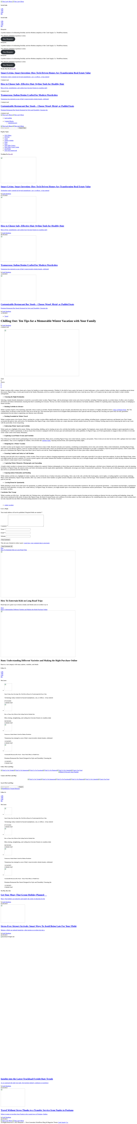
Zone (6, 142)
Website (3, 536)
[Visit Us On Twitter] (7, 770)
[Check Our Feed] (76, 770)
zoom (6, 139)
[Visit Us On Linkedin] (64, 770)
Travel (6, 316)
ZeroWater (7, 149)
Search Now (22, 128)
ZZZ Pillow (7, 135)
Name (3, 529)
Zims (5, 144)
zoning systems (8, 140)
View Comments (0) (6, 546)
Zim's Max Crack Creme (11, 147)
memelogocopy (12, 123)
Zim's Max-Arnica (9, 145)
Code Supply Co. (63, 1122)
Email (3, 533)
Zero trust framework (10, 150)
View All (13, 68)
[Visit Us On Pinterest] (50, 770)
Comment (4, 526)
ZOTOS (6, 137)
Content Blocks (9, 121)
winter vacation (9, 505)
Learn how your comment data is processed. (37, 543)
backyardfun (8, 118)
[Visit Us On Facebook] (35, 770)
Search (21, 787)
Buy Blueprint (8, 39)
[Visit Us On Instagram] (21, 770)
